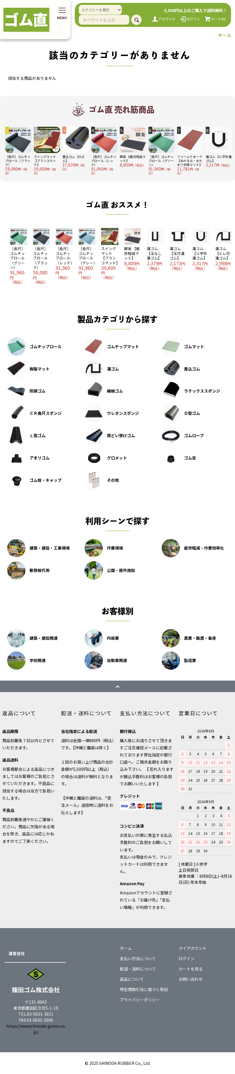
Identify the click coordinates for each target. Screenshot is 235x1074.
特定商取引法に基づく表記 (144, 989)
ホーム (224, 35)
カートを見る (191, 969)
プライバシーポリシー (140, 999)
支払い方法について (138, 958)
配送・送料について (138, 969)
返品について (132, 979)
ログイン (187, 958)
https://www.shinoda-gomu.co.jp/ (36, 1029)
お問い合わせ (191, 979)
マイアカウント (193, 948)
